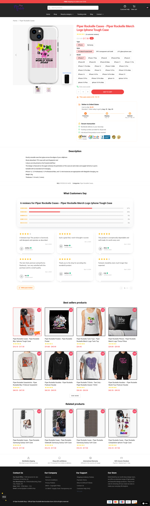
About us (48, 477)
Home (15, 21)
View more (75, 395)
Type (78, 42)
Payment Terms (82, 480)
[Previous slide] (16, 55)
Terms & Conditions (51, 480)
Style (78, 48)
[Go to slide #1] (38, 90)
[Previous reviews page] (121, 288)
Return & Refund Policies (84, 483)
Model (79, 55)
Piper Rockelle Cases (27, 21)
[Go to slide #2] (48, 90)
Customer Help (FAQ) (83, 488)
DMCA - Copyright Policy (53, 485)
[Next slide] (70, 55)
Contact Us (80, 485)
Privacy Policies (50, 483)
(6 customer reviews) (92, 34)
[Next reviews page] (131, 288)
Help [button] (146, 503)
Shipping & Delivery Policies (85, 477)
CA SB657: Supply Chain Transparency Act (58, 488)
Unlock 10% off (4, 497)
